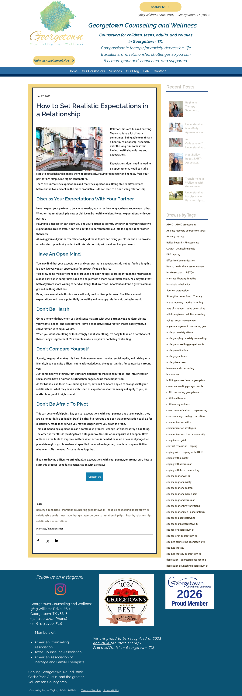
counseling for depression (180, 500)
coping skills (173, 452)
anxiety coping (174, 338)
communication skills (178, 422)
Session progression (177, 290)
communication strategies (181, 428)
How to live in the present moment (185, 266)
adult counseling (195, 314)
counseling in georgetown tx (182, 524)
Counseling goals (185, 248)
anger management (186, 320)
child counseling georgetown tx (184, 392)
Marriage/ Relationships (49, 528)
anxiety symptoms (176, 356)
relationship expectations (51, 521)
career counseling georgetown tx (184, 386)
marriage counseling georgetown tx (83, 509)
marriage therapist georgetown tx (81, 515)
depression (172, 559)
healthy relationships (139, 515)
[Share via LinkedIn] (56, 541)
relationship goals (47, 515)
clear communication (178, 410)
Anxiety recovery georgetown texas (186, 230)
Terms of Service (91, 690)
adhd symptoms (175, 314)
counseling (193, 470)
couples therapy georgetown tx (183, 553)
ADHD (169, 224)
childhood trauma (176, 398)
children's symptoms (177, 404)
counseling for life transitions (183, 506)
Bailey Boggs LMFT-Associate (182, 242)
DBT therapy (173, 254)
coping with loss (175, 470)
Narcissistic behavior (178, 284)
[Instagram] (60, 589)
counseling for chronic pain (181, 494)
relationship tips (114, 515)
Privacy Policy (111, 690)
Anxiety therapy (175, 236)
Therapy (197, 296)
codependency (174, 416)
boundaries (172, 374)
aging (169, 320)
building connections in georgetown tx (187, 380)
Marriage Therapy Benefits (181, 278)
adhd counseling (196, 308)
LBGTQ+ (189, 272)
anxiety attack (185, 332)
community (198, 434)
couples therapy (175, 547)
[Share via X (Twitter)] (47, 541)
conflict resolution (176, 446)
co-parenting (200, 410)
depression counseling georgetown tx (187, 565)
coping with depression (179, 464)
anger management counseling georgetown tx (187, 326)
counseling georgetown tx (180, 517)
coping (193, 446)
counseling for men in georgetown (185, 512)
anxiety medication (177, 350)
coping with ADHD (193, 452)
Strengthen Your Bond (178, 296)
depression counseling (193, 559)
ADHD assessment (185, 224)
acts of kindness (175, 308)
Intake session (174, 272)
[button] (93, 71)
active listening (194, 302)
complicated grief (176, 440)
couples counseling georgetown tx (128, 509)
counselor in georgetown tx (181, 535)
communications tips (178, 434)
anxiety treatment (176, 362)
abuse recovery (174, 302)
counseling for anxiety (179, 482)
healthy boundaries (48, 509)
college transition (195, 416)
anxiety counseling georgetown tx (185, 344)
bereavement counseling (180, 368)
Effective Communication (180, 260)
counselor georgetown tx (180, 529)
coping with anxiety (177, 458)
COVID (170, 248)
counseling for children (179, 488)
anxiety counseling (195, 338)
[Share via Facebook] (38, 541)
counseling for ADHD (178, 476)
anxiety (170, 332)
